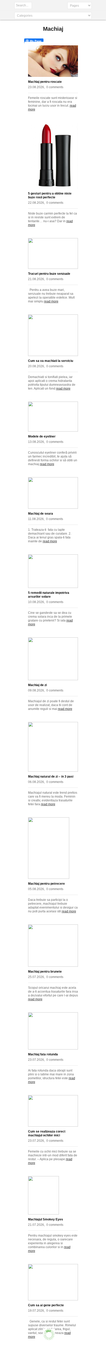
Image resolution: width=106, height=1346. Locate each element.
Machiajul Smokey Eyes (45, 1219)
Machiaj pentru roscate (45, 82)
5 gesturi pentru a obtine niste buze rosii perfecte (50, 195)
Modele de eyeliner (42, 436)
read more (51, 301)
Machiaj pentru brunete (45, 971)
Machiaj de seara (40, 513)
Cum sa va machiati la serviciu (50, 361)
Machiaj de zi (37, 685)
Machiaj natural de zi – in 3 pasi (50, 776)
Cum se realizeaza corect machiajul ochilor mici (46, 1133)
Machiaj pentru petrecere (46, 883)
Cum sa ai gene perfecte (46, 1305)
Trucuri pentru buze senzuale (49, 274)
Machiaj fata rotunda (43, 1054)
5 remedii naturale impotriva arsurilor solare (48, 594)
